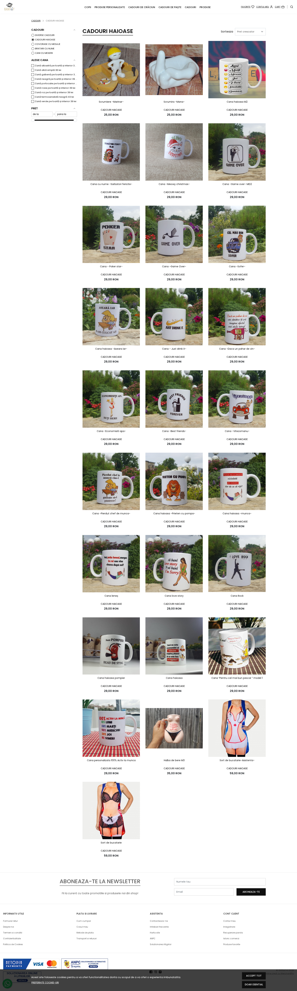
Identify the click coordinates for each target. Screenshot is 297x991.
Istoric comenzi (231, 938)
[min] (42, 114)
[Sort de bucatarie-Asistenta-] (237, 728)
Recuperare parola (233, 932)
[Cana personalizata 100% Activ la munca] (111, 728)
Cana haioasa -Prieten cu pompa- (174, 513)
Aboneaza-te (251, 892)
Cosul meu (82, 926)
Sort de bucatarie (111, 842)
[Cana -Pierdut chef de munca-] (111, 481)
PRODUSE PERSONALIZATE (110, 7)
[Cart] (279, 6)
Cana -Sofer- (237, 266)
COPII (87, 7)
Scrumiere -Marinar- (111, 101)
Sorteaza (227, 32)
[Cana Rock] (237, 563)
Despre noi (8, 926)
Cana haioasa (174, 678)
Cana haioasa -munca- (237, 513)
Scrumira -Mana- (174, 101)
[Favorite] (247, 6)
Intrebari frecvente (159, 926)
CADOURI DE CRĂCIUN (141, 7)
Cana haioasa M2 (237, 101)
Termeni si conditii (12, 932)
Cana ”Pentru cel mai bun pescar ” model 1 (237, 678)
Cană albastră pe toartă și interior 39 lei (56, 65)
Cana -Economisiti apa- (111, 431)
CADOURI (190, 7)
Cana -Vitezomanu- (237, 431)
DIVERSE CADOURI (44, 35)
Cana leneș (111, 596)
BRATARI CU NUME (44, 48)
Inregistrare (229, 926)
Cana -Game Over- (174, 266)
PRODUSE (205, 7)
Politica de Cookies (13, 944)
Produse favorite (231, 944)
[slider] (33, 120)
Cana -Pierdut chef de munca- (111, 513)
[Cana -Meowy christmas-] (174, 152)
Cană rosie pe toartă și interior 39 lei (55, 88)
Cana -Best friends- (174, 431)
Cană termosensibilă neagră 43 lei (54, 96)
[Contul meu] (264, 6)
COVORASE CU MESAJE (47, 44)
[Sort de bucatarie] (111, 810)
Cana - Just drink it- (174, 349)
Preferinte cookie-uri (45, 982)
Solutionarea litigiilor (160, 944)
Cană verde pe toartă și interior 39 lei (55, 101)
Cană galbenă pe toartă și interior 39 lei (56, 74)
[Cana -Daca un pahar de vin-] (237, 316)
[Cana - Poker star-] (111, 234)
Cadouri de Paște (169, 7)
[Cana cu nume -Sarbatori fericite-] (111, 152)
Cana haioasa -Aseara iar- (111, 349)
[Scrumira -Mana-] (174, 69)
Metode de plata (85, 932)
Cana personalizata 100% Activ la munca (111, 760)
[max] (66, 114)
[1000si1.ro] (30, 7)
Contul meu (229, 920)
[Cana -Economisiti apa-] (111, 399)
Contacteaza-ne (159, 920)
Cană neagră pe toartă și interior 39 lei (56, 79)
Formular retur (10, 920)
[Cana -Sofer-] (237, 234)
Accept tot (254, 975)
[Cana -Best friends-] (174, 399)
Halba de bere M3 (174, 760)
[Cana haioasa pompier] (111, 646)
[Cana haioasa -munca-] (237, 481)
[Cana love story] (174, 563)
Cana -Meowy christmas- (174, 184)
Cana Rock (237, 596)
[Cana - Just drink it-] (174, 316)
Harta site (155, 932)
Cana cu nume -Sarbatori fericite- (111, 184)
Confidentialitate (12, 938)
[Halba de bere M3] (174, 728)
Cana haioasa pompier (111, 678)
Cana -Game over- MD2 (237, 184)
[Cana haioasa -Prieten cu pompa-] (174, 481)
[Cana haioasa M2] (237, 69)
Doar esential (254, 984)
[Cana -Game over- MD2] (237, 152)
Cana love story (174, 596)
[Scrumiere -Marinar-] (111, 69)
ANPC (152, 938)
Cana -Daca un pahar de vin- (237, 349)
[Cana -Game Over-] (174, 234)
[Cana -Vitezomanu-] (237, 399)
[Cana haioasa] (174, 646)
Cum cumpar (83, 920)
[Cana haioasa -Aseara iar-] (111, 316)
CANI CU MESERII (44, 53)
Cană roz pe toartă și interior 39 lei (54, 92)
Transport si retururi (86, 938)
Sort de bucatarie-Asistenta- (237, 760)
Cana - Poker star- (111, 266)
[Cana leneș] (111, 563)
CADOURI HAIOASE (45, 39)
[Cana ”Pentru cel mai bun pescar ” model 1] (237, 646)
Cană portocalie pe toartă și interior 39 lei (56, 83)
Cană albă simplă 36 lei (48, 70)
